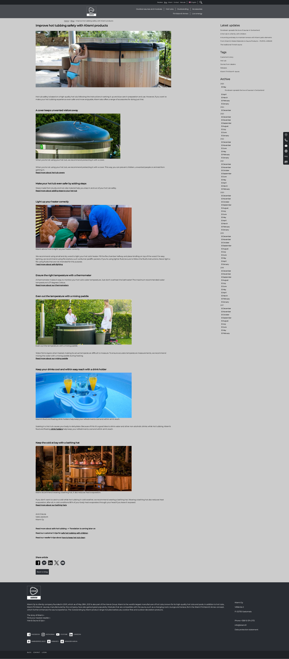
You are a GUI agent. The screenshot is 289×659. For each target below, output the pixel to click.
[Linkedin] (50, 563)
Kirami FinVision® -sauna (229, 71)
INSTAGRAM (50, 634)
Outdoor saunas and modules (149, 9)
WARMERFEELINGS (38, 641)
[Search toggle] (200, 2)
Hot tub (223, 61)
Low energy (197, 14)
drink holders (57, 429)
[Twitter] (56, 563)
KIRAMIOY (55, 641)
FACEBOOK (35, 634)
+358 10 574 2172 (248, 621)
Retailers (160, 2)
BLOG (29, 652)
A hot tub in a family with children (233, 34)
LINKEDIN (77, 634)
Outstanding (182, 9)
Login (44, 652)
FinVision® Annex (180, 14)
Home (66, 21)
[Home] (91, 11)
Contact (176, 2)
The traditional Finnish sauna (231, 45)
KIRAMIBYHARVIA (71, 641)
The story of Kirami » (35, 615)
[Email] (63, 563)
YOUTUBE (64, 634)
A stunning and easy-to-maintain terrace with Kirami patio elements (246, 37)
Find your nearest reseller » (38, 618)
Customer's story (226, 57)
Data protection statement (246, 630)
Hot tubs (170, 9)
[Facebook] (38, 563)
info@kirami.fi (240, 625)
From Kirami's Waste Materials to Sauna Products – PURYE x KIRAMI (246, 41)
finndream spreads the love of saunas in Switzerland (240, 30)
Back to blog (42, 572)
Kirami (170, 2)
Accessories (197, 9)
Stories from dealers (228, 64)
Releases (223, 68)
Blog (165, 2)
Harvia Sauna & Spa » (36, 621)
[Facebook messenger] (44, 563)
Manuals (182, 2)
